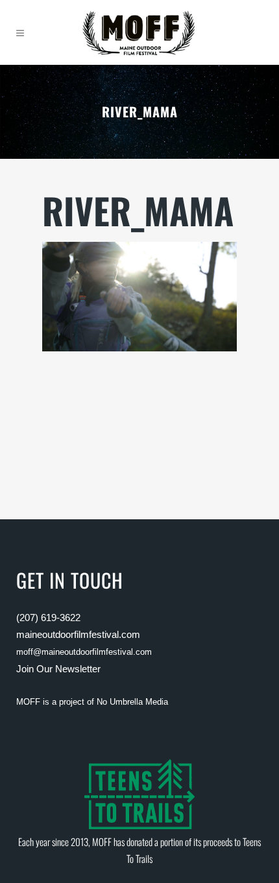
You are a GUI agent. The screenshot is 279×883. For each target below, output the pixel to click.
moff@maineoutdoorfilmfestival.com (84, 652)
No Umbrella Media (132, 702)
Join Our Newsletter (58, 668)
